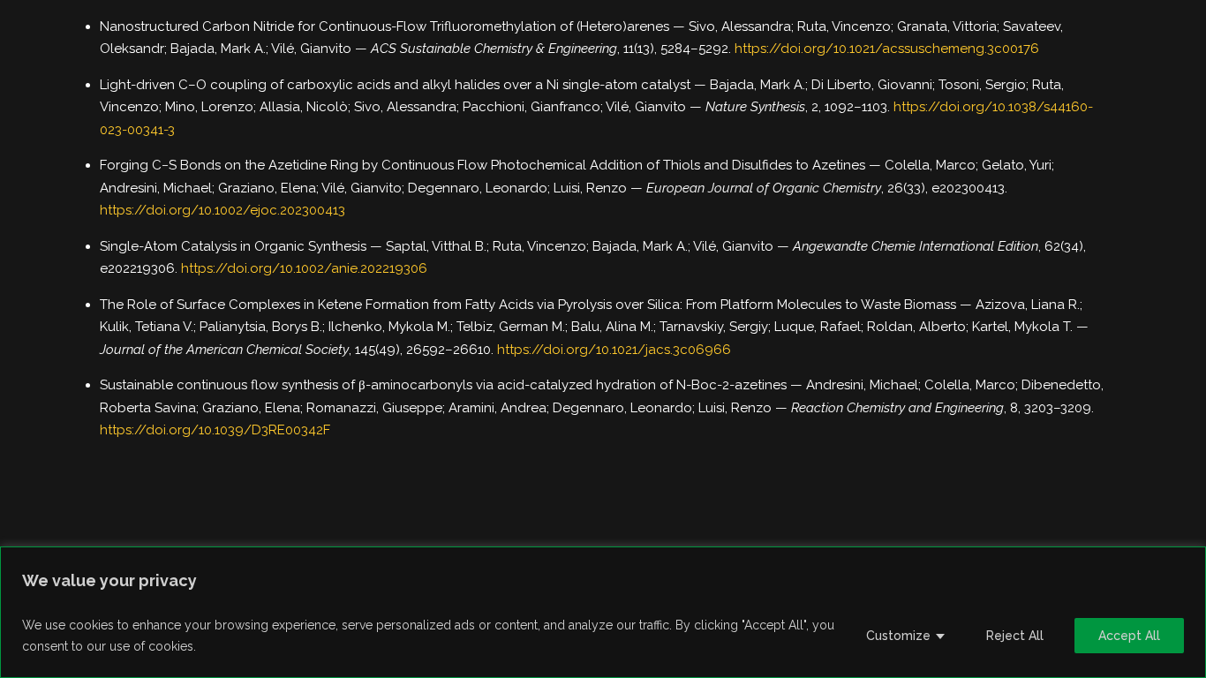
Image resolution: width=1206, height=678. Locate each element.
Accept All (1129, 636)
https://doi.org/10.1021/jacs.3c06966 (614, 350)
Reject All (1015, 636)
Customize (898, 636)
